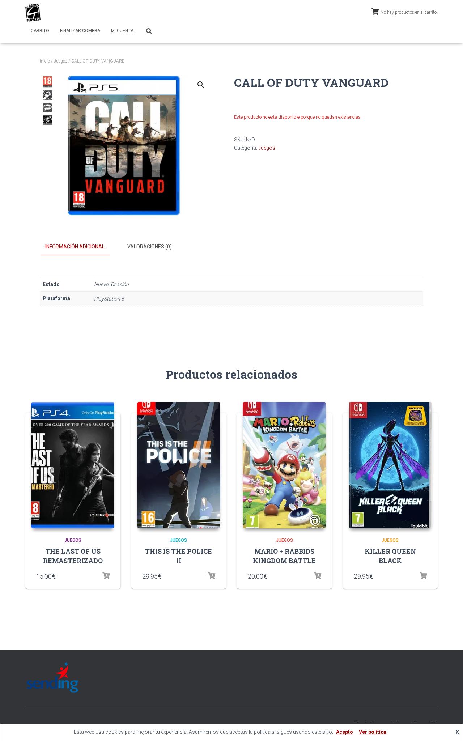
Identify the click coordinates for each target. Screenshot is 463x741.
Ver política (372, 732)
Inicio (45, 61)
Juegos (60, 61)
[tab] (80, 247)
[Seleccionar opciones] (106, 576)
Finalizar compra (80, 30)
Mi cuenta (122, 30)
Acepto (344, 732)
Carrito (40, 30)
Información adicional (75, 247)
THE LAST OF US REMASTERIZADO (73, 556)
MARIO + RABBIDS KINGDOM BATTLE (284, 556)
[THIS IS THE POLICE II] (178, 465)
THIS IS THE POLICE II (178, 556)
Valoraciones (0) (149, 247)
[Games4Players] (33, 13)
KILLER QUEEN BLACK (390, 556)
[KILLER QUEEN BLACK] (390, 465)
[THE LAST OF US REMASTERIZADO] (72, 465)
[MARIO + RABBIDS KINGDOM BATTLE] (284, 465)
